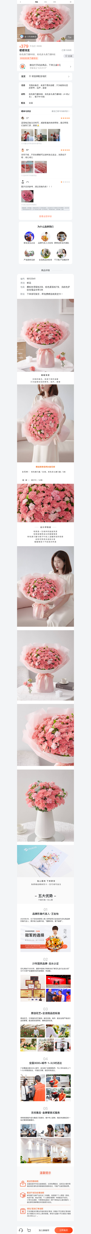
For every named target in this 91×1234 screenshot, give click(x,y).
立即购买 (63, 1230)
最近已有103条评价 (60, 111)
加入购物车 (44, 1230)
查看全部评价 (45, 216)
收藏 (70, 56)
